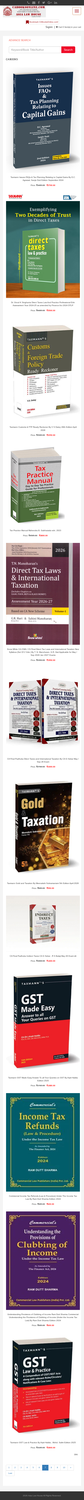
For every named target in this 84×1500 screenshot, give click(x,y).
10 (64, 1467)
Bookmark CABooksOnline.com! (43, 22)
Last (10, 1473)
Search (68, 49)
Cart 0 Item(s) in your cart (69, 27)
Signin (49, 27)
